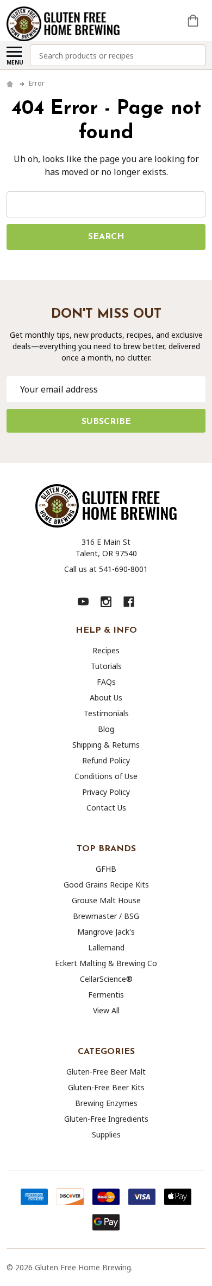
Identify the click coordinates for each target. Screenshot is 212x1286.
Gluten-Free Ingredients (106, 1119)
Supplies (106, 1134)
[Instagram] (106, 602)
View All (106, 1010)
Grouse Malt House (106, 900)
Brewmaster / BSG (106, 916)
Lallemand (106, 947)
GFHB (106, 869)
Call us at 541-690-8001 (106, 569)
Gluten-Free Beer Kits (106, 1087)
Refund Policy (106, 760)
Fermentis (106, 994)
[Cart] (194, 20)
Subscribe (106, 421)
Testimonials (106, 713)
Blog (106, 729)
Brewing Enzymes (106, 1103)
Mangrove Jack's (106, 932)
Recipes (106, 650)
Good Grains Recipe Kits (106, 884)
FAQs (106, 682)
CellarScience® (106, 979)
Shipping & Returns (106, 745)
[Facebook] (129, 602)
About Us (106, 697)
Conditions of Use (106, 776)
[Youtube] (83, 602)
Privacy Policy (106, 792)
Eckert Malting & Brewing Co (106, 963)
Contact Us (106, 807)
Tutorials (106, 666)
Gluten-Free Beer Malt (106, 1071)
